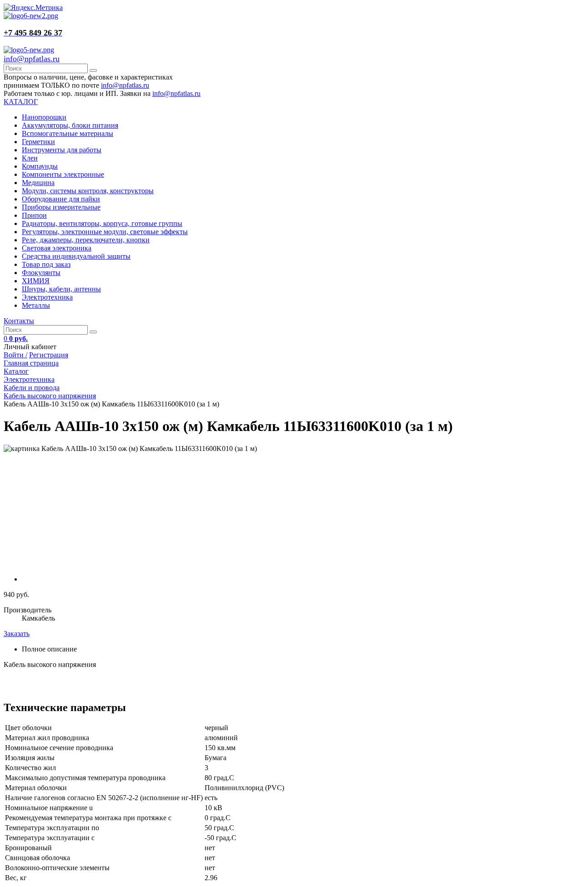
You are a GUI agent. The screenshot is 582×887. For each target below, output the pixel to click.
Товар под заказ (46, 264)
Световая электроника (56, 248)
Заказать (17, 633)
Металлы (36, 305)
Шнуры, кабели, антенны (61, 289)
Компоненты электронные (63, 174)
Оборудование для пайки (61, 199)
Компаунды (40, 166)
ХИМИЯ (36, 281)
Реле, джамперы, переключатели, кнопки (86, 240)
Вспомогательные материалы (67, 133)
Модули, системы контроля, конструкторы (88, 191)
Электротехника (47, 297)
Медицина (38, 182)
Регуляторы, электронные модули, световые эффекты (105, 232)
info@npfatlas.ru (32, 58)
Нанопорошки (44, 117)
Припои (34, 215)
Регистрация (48, 355)
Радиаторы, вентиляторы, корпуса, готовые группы (102, 223)
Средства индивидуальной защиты (76, 256)
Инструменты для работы (61, 150)
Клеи (30, 158)
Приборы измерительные (61, 207)
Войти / (15, 355)
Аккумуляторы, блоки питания (70, 125)
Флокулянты (41, 272)
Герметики (38, 141)
